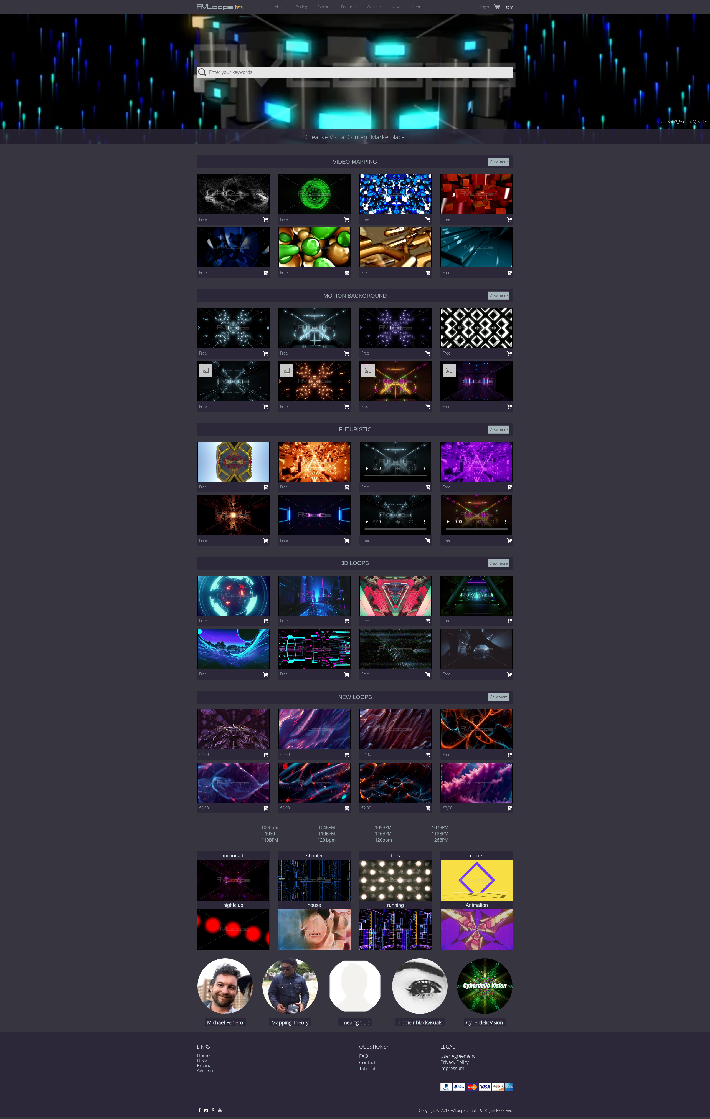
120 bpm (327, 840)
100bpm (269, 827)
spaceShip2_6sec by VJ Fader (682, 121)
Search (203, 72)
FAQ (363, 1056)
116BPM (383, 834)
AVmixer (374, 6)
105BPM (383, 827)
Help (416, 6)
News (396, 6)
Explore (324, 6)
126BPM (440, 840)
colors (476, 856)
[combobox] (355, 72)
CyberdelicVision (484, 1022)
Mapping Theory (290, 1022)
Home (203, 1055)
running (395, 905)
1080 (270, 834)
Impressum (452, 1068)
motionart (233, 856)
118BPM (440, 834)
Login (484, 6)
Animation (477, 905)
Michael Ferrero (225, 1022)
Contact (367, 1062)
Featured (349, 6)
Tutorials (368, 1068)
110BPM (326, 834)
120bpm (383, 840)
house (314, 905)
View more (499, 161)
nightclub (233, 905)
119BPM (270, 840)
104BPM (326, 827)
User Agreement (457, 1056)
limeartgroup (355, 1022)
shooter (314, 856)
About (280, 6)
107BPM (440, 827)
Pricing (301, 6)
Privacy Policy (454, 1062)
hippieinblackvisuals (419, 1022)
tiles (395, 856)
